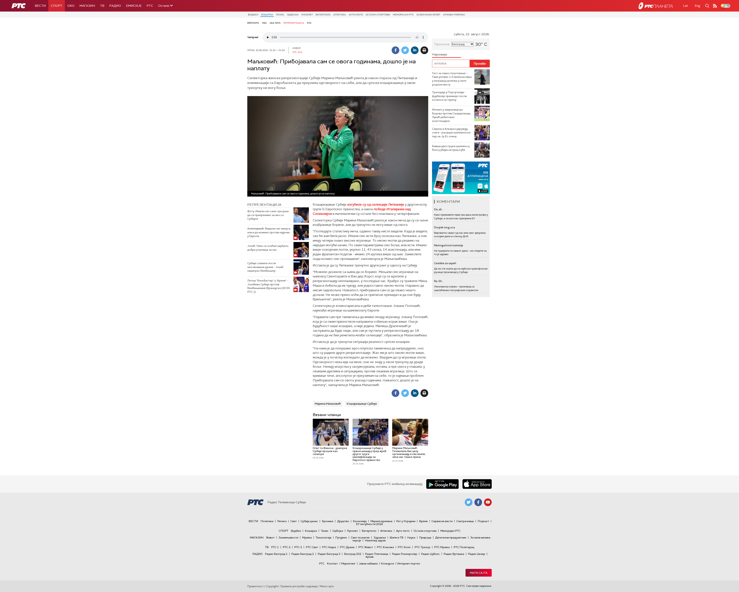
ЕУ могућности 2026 (369, 524)
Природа (425, 537)
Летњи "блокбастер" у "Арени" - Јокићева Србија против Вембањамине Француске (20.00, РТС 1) (268, 286)
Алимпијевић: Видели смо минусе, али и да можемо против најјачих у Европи (269, 232)
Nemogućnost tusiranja (448, 245)
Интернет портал (408, 563)
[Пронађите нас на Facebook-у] (478, 502)
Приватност (255, 586)
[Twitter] (405, 50)
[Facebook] (395, 50)
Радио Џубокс (430, 554)
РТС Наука (329, 547)
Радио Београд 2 (302, 554)
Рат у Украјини (405, 521)
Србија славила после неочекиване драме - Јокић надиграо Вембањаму (265, 266)
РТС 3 (298, 547)
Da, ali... (438, 209)
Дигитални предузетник (450, 537)
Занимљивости (288, 537)
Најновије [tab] (439, 54)
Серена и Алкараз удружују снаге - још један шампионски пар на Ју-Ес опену (451, 132)
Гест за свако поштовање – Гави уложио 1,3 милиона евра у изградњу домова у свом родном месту (452, 78)
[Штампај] (424, 50)
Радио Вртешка (454, 554)
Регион (282, 521)
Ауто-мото (356, 14)
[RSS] (715, 6)
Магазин (87, 6)
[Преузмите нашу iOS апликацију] (477, 484)
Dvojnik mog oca (444, 227)
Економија (360, 521)
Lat (685, 6)
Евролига (253, 23)
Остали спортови (378, 14)
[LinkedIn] (415, 50)
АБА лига (275, 23)
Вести (40, 6)
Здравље (380, 537)
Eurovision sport (428, 14)
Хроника (327, 521)
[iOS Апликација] (461, 178)
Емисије (134, 6)
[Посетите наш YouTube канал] (488, 502)
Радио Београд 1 (276, 554)
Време (423, 521)
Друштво (343, 521)
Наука (411, 537)
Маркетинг (348, 563)
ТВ (102, 6)
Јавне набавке (368, 563)
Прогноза (441, 44)
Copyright (272, 586)
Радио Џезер (476, 554)
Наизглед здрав (375, 540)
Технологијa (323, 537)
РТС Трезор (422, 547)
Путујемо (341, 537)
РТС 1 (275, 547)
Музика (307, 537)
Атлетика (339, 14)
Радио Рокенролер (404, 554)
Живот (270, 537)
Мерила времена (381, 521)
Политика (267, 521)
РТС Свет (312, 547)
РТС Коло (404, 547)
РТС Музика (442, 547)
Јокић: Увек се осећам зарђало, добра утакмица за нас (268, 247)
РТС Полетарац (464, 547)
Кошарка (267, 14)
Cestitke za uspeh (445, 263)
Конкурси (387, 563)
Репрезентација (293, 23)
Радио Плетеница (376, 554)
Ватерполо (323, 14)
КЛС (309, 23)
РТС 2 (286, 547)
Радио (115, 6)
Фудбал (253, 14)
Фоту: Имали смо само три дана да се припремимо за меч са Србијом (268, 214)
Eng (697, 6)
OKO (70, 6)
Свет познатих (360, 537)
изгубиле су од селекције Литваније (375, 204)
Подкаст (483, 521)
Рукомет (307, 14)
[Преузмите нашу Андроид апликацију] (442, 484)
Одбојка (293, 14)
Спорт (56, 6)
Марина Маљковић (328, 404)
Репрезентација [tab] (264, 204)
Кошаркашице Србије (362, 404)
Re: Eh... (439, 281)
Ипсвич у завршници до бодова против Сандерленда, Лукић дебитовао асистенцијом (451, 115)
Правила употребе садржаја (298, 586)
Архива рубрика (454, 14)
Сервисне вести (441, 521)
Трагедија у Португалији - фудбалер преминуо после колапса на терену (449, 95)
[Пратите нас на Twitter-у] (468, 502)
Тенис (280, 14)
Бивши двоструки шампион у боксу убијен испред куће (451, 148)
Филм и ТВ (396, 537)
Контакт (332, 563)
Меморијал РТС (403, 14)
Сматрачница (465, 521)
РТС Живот (365, 547)
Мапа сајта (478, 572)
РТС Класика (385, 547)
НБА (264, 23)
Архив (369, 557)
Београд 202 (352, 554)
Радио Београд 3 (329, 554)
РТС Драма (347, 547)
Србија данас (309, 521)
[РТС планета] (656, 6)
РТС (150, 6)
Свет (293, 521)
